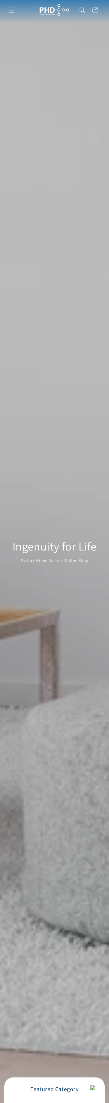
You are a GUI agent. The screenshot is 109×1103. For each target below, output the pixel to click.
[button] (11, 10)
